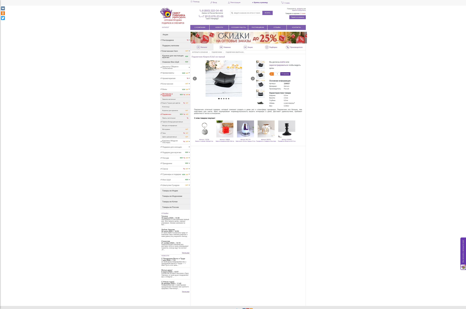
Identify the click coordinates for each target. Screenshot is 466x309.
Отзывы (277, 27)
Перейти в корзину (297, 17)
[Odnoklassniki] (2, 13)
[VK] (2, 8)
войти (282, 62)
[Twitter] (2, 18)
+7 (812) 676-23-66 (212, 16)
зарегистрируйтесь (299, 10)
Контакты (296, 27)
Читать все (185, 253)
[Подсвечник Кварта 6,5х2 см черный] (224, 78)
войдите (300, 9)
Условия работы (238, 27)
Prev (195, 79)
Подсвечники (217, 52)
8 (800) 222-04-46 (212, 10)
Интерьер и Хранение (200, 52)
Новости (219, 27)
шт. (272, 74)
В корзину (285, 74)
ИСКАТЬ (267, 13)
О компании (200, 27)
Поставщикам (258, 27)
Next (253, 79)
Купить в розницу (261, 2)
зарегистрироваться (278, 65)
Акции (165, 34)
